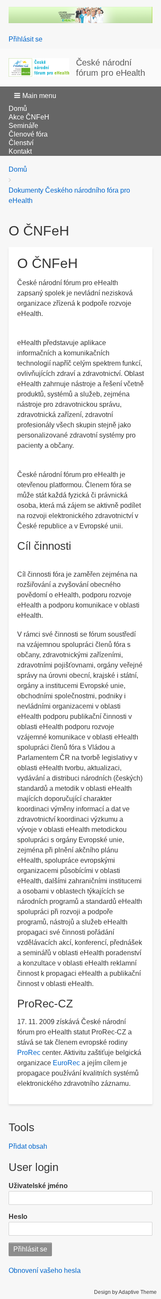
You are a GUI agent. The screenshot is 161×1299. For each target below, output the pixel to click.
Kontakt (20, 151)
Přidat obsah (28, 1146)
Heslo (18, 1216)
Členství (21, 142)
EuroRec (66, 1063)
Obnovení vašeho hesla (45, 1270)
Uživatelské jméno (38, 1185)
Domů (18, 108)
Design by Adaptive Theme (125, 1292)
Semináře (23, 125)
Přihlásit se (26, 39)
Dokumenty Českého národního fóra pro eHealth (69, 195)
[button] (36, 95)
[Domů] (42, 67)
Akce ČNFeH (29, 117)
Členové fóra (28, 134)
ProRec (28, 1052)
